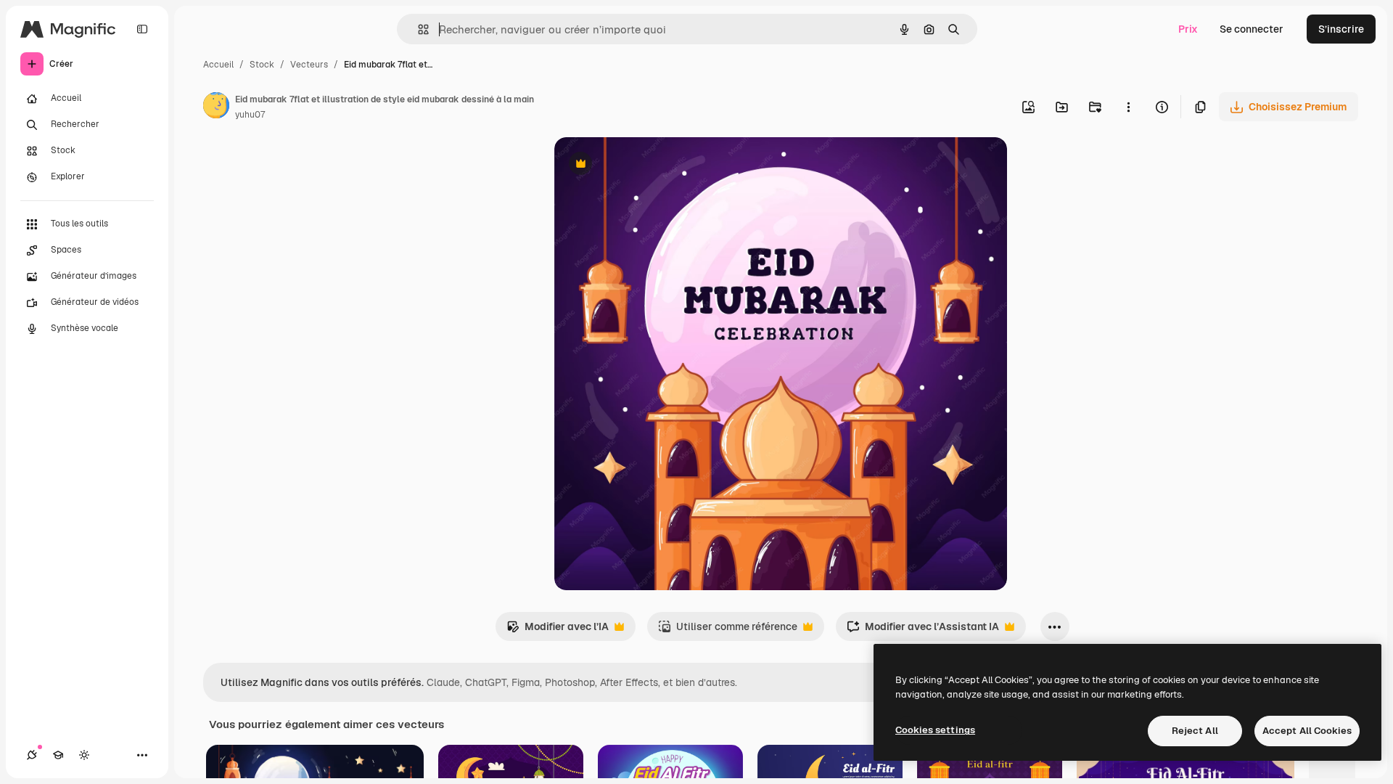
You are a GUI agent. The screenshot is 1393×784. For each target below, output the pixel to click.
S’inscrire (1341, 29)
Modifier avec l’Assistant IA (923, 630)
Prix (1188, 29)
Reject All (1195, 730)
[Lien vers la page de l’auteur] (216, 107)
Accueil (218, 64)
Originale (650, 165)
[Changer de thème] (84, 755)
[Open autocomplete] (417, 29)
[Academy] (58, 755)
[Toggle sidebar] (142, 29)
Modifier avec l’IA (557, 630)
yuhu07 (250, 115)
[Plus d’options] (1128, 106)
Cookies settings (935, 730)
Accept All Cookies (1307, 730)
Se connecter (1251, 29)
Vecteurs (309, 64)
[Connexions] (32, 755)
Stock (262, 64)
